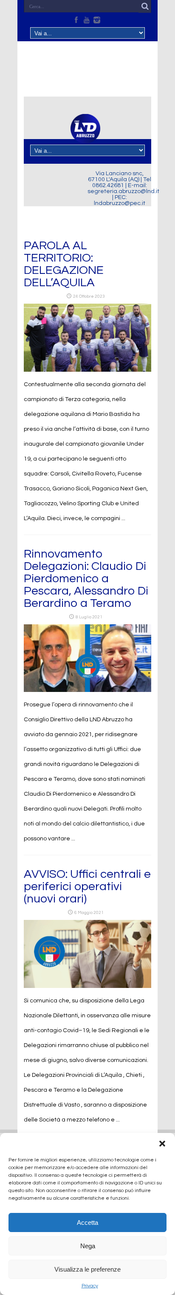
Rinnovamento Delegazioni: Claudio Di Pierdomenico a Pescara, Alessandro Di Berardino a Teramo (86, 578)
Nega (87, 1245)
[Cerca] (144, 6)
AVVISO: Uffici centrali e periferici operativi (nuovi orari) (87, 886)
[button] (162, 1143)
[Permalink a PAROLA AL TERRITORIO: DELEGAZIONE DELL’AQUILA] (87, 370)
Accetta (87, 1222)
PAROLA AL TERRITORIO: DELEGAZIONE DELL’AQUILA (64, 264)
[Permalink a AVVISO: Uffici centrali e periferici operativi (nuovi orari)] (87, 986)
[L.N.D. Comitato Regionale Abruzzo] (85, 138)
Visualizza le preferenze (87, 1269)
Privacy (90, 1286)
